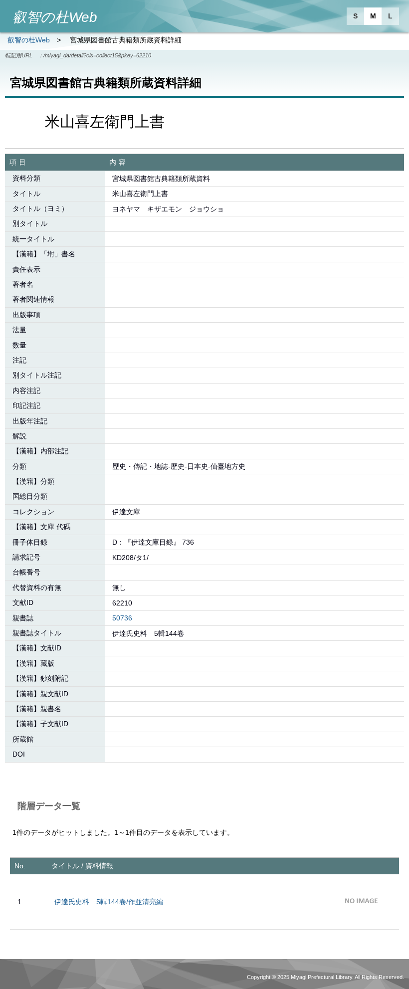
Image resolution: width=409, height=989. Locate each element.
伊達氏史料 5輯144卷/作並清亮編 (108, 902)
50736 (122, 618)
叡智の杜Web (28, 40)
